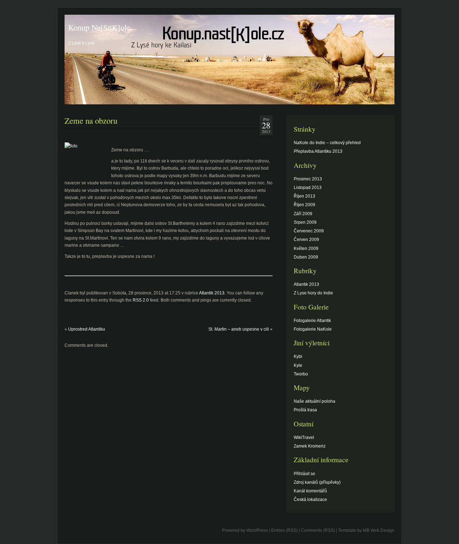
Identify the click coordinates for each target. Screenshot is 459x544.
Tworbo (301, 374)
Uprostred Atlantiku (86, 329)
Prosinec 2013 (308, 178)
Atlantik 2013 (211, 292)
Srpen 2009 (305, 222)
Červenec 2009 (309, 230)
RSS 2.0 (141, 300)
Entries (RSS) (284, 530)
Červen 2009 (306, 239)
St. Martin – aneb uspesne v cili (238, 329)
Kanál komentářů (310, 490)
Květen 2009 (306, 248)
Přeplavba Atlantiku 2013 (318, 151)
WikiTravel (304, 437)
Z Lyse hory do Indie (313, 292)
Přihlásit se (304, 473)
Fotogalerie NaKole (313, 329)
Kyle (298, 365)
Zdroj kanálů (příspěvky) (317, 482)
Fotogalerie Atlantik (312, 320)
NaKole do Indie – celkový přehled (327, 142)
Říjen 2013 (304, 196)
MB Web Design (378, 530)
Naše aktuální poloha (314, 401)
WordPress (257, 530)
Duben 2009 (306, 257)
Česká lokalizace (310, 499)
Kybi (298, 356)
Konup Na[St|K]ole (99, 27)
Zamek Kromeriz (310, 446)
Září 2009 (303, 213)
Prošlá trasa (305, 409)
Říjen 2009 (304, 204)
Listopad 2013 (308, 187)
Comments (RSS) (318, 530)
